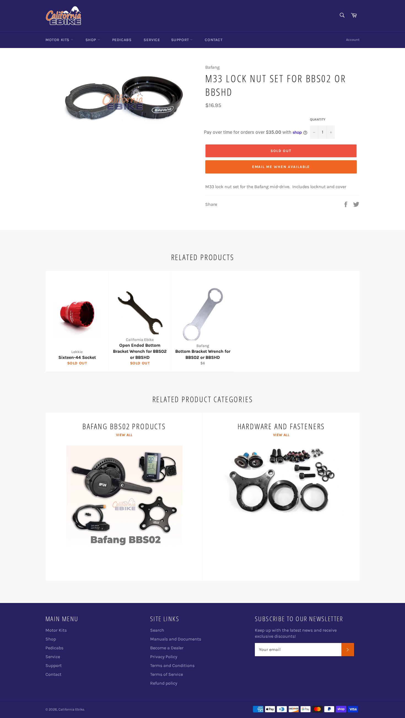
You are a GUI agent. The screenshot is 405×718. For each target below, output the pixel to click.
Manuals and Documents (175, 639)
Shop (91, 40)
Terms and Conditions (172, 665)
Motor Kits (58, 40)
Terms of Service (166, 674)
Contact (213, 40)
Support (180, 40)
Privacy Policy (163, 656)
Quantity (317, 119)
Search (157, 630)
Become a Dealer (166, 647)
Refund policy (163, 683)
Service (152, 40)
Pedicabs (122, 40)
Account (353, 40)
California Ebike (71, 709)
